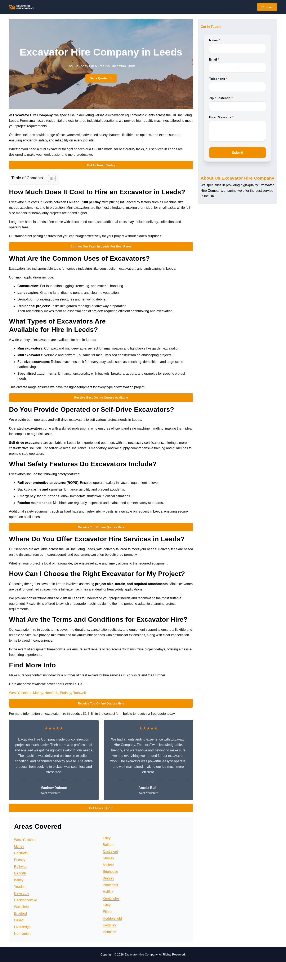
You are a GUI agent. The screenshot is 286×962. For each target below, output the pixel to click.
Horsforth (51, 693)
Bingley (108, 878)
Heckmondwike (25, 900)
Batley (18, 880)
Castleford (110, 851)
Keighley (109, 925)
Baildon (108, 845)
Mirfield (108, 865)
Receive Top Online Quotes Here (101, 527)
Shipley (108, 858)
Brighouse (110, 871)
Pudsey (65, 693)
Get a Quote (98, 78)
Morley (38, 693)
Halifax (108, 891)
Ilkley (107, 905)
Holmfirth (109, 932)
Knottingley (111, 898)
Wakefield (21, 907)
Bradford (20, 913)
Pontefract (110, 885)
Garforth (20, 873)
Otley (107, 838)
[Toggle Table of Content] (49, 178)
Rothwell (79, 693)
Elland (107, 912)
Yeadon (20, 886)
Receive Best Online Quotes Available (101, 397)
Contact (267, 7)
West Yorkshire (20, 693)
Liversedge (22, 927)
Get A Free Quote (101, 808)
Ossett (18, 920)
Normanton (22, 933)
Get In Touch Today (101, 165)
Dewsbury (21, 893)
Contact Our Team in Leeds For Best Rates (101, 246)
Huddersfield (112, 918)
